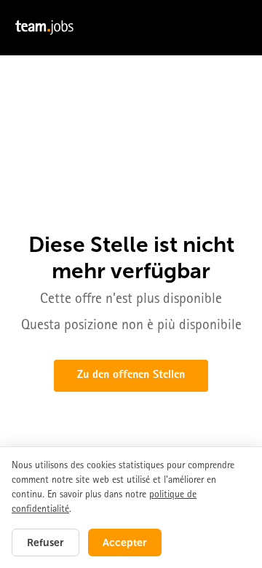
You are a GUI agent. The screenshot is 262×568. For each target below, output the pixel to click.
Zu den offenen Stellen (131, 376)
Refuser (45, 542)
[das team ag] (131, 28)
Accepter (125, 542)
